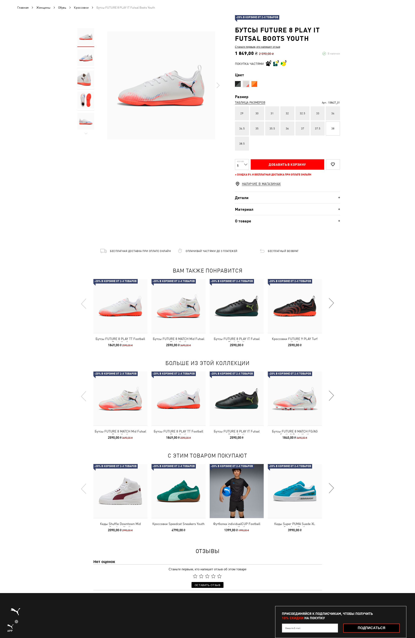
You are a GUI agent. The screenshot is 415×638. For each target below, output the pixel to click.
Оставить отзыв (207, 585)
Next (218, 85)
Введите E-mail (292, 628)
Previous (84, 303)
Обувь (62, 7)
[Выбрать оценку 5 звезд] (219, 576)
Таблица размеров (250, 102)
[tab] (287, 197)
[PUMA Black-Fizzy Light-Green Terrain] (238, 84)
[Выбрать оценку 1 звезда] (195, 576)
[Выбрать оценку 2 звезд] (201, 576)
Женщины (43, 7)
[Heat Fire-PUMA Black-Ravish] (254, 84)
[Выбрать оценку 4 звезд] (213, 576)
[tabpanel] (161, 85)
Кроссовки (81, 7)
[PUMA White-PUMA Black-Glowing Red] (246, 84)
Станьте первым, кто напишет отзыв (257, 46)
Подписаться (371, 628)
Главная (23, 7)
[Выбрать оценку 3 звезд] (207, 576)
